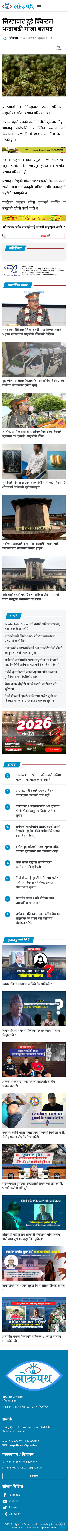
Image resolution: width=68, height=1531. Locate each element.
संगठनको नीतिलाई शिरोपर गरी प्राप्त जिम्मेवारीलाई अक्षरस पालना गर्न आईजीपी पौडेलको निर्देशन (31, 332)
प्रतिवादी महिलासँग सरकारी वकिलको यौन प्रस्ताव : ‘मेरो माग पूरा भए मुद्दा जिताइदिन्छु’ (31, 1237)
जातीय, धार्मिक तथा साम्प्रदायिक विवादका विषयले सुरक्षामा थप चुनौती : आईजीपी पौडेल (31, 434)
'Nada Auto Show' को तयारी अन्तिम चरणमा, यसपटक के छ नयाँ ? (32, 627)
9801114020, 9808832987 (22, 1462)
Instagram (15, 1514)
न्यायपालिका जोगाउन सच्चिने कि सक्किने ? (27, 984)
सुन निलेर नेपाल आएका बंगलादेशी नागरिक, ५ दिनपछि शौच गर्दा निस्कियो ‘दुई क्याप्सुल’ (34, 485)
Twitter (13, 1507)
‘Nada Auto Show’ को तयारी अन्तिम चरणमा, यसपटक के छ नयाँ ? (38, 777)
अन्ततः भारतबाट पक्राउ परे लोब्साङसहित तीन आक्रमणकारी (28, 1084)
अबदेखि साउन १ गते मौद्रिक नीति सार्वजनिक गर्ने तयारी (35, 901)
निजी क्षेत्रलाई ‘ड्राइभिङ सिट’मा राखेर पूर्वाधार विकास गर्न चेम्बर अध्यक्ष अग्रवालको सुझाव (31, 699)
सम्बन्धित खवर (17, 285)
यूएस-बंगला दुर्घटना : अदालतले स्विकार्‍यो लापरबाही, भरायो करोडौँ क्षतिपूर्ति (32, 1186)
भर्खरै (13, 616)
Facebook (14, 1495)
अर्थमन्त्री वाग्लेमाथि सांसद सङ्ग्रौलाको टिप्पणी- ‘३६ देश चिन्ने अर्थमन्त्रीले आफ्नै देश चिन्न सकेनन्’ (32, 663)
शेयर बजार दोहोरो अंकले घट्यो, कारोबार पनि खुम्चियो (31, 687)
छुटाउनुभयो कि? (18, 940)
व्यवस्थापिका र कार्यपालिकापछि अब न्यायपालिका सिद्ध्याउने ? (31, 1033)
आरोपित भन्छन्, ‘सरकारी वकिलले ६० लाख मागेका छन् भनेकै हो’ (31, 1339)
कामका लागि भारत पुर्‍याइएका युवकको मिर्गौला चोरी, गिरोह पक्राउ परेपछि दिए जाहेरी (33, 1135)
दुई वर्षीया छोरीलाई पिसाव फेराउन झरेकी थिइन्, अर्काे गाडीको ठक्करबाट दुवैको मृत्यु (33, 383)
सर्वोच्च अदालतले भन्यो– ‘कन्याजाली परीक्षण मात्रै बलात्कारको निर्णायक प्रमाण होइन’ (30, 546)
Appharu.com (48, 1527)
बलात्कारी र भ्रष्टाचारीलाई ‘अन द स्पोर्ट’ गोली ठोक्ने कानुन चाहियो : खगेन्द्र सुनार (33, 651)
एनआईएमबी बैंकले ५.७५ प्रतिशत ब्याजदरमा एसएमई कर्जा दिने (30, 639)
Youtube (14, 1501)
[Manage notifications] (60, 1524)
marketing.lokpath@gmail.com (25, 1468)
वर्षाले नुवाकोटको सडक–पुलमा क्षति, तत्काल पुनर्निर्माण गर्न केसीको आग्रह (31, 675)
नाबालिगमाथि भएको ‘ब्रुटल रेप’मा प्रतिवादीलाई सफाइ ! (33, 1288)
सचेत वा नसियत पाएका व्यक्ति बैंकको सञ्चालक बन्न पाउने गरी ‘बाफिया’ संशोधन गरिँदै (38, 918)
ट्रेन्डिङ (12, 765)
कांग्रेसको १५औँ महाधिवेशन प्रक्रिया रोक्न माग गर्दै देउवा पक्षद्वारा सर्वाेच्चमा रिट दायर (31, 597)
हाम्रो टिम (34, 1476)
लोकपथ (13, 38)
